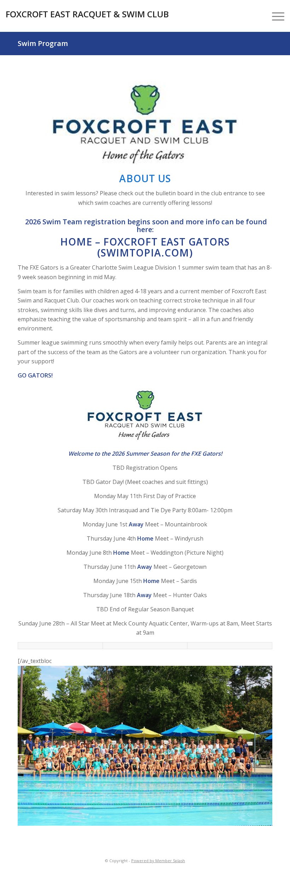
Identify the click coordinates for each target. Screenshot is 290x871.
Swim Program (43, 43)
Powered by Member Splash (158, 860)
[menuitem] (274, 16)
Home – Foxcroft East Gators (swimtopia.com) (145, 247)
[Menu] (274, 16)
